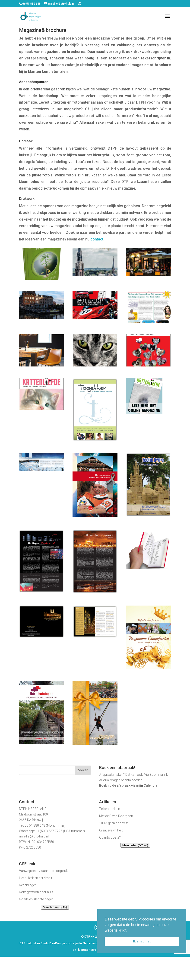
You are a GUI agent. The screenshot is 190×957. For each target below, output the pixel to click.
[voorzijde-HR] (148, 322)
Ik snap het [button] (142, 941)
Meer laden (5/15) (55, 907)
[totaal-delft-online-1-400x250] (95, 274)
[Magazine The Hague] (148, 516)
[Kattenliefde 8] (41, 408)
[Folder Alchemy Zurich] (41, 636)
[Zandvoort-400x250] (95, 318)
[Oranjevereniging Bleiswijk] (95, 743)
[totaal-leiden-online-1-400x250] (41, 318)
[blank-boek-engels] (41, 278)
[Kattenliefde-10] (148, 365)
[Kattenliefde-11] (95, 365)
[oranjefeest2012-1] (148, 668)
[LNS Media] (41, 365)
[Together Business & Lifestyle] (95, 440)
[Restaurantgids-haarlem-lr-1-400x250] (148, 274)
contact (96, 239)
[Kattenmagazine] (144, 413)
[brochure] (41, 470)
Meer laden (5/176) (135, 845)
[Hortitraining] (41, 743)
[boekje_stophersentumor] (95, 515)
